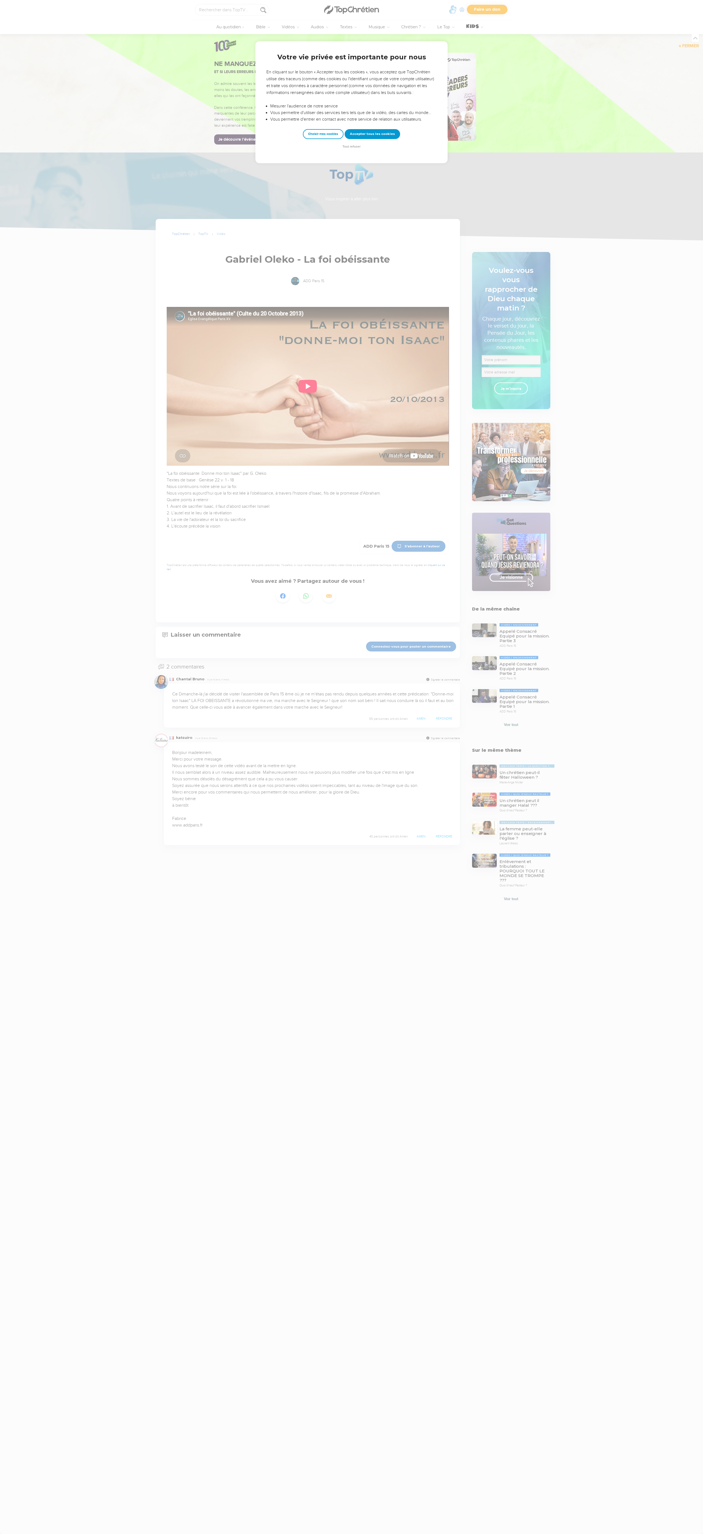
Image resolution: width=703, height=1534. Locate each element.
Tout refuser (351, 146)
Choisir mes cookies (323, 134)
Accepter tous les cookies (372, 134)
